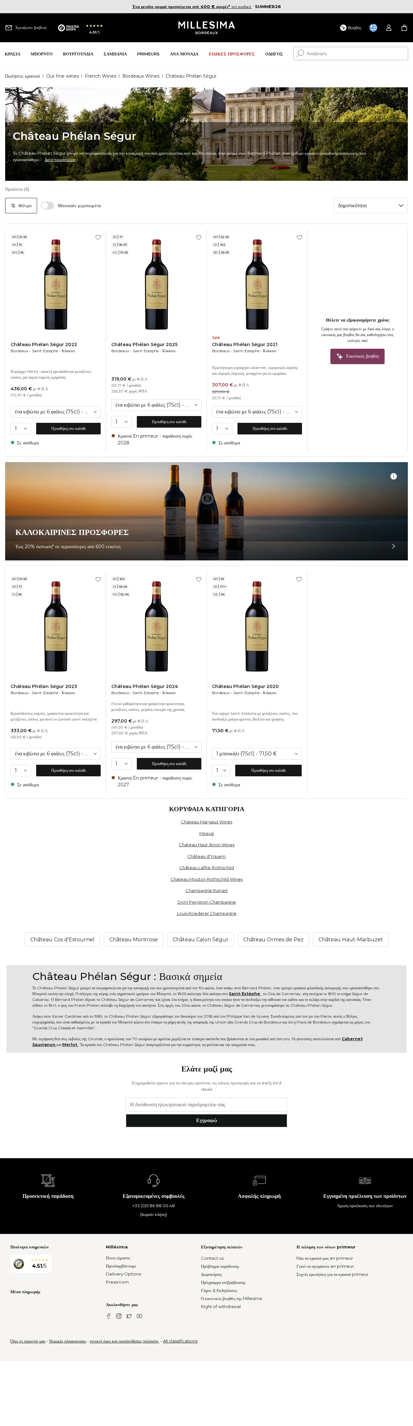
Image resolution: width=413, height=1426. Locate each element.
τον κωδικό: (192, 6)
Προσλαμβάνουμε (121, 1265)
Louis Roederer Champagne (207, 913)
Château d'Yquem (206, 856)
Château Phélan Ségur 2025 (144, 344)
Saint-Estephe (45, 350)
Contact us (212, 1258)
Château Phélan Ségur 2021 (244, 344)
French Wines (100, 76)
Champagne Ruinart (207, 890)
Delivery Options (123, 1273)
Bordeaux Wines (140, 76)
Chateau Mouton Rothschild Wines (206, 879)
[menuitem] (12, 53)
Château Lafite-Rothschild (206, 867)
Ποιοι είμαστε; (118, 1257)
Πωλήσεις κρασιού (22, 76)
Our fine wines (62, 76)
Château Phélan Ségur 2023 (44, 686)
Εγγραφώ (206, 1120)
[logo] (206, 27)
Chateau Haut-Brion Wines (207, 844)
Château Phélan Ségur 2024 (144, 686)
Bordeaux (19, 350)
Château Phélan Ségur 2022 (44, 344)
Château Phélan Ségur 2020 (245, 686)
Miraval (206, 833)
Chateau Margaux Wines (206, 821)
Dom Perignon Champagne (206, 902)
